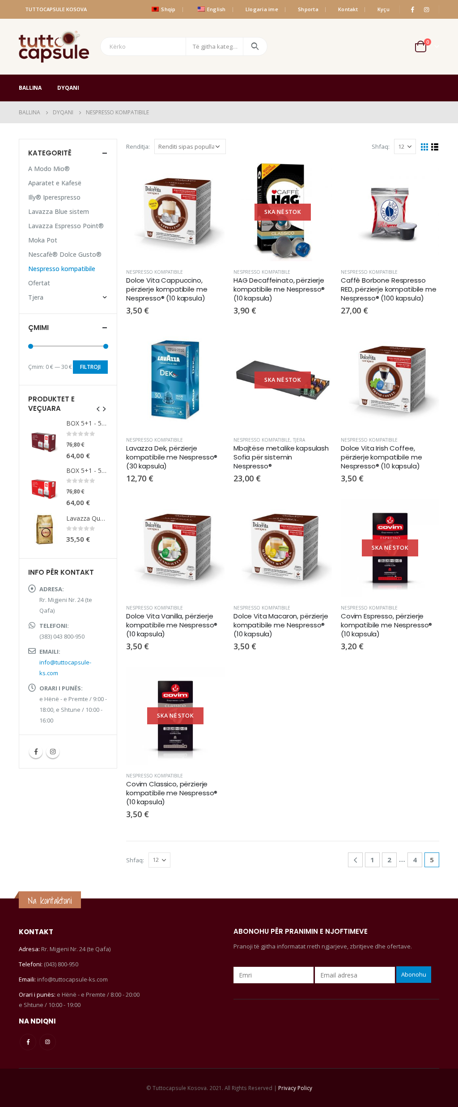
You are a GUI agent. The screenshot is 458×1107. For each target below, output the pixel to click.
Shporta (308, 9)
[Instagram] (426, 9)
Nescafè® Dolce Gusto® (65, 254)
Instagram (52, 751)
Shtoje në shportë (210, 178)
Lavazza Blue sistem (58, 211)
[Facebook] (412, 9)
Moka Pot (42, 240)
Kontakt (348, 9)
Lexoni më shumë (317, 178)
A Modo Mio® (49, 168)
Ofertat (39, 283)
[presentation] (98, 408)
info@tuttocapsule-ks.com (72, 979)
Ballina (30, 88)
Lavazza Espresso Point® (66, 225)
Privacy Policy (295, 1087)
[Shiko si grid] (424, 147)
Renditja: (138, 146)
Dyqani (68, 88)
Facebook (35, 751)
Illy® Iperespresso (54, 197)
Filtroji (90, 367)
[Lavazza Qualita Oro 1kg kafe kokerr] (43, 528)
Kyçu (383, 9)
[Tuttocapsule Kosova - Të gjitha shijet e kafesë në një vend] (54, 47)
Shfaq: (381, 146)
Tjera (299, 440)
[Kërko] (255, 46)
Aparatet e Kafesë (54, 183)
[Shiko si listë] (435, 147)
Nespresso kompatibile (154, 272)
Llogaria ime (262, 9)
